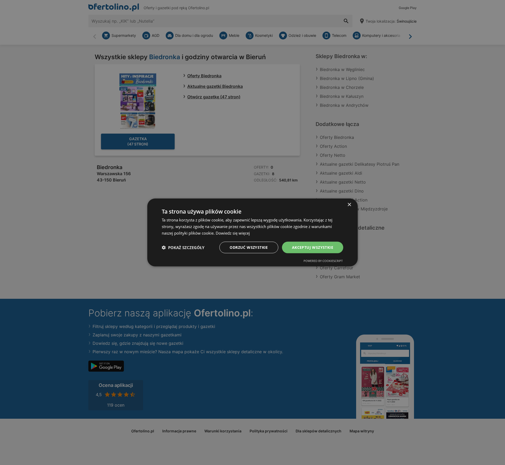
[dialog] (252, 232)
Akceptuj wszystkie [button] (312, 247)
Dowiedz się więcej (233, 233)
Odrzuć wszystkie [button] (249, 247)
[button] (183, 247)
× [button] (349, 205)
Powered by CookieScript (323, 261)
